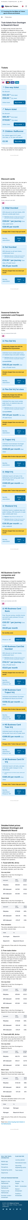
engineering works (12, 1)
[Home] (2, 17)
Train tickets (18, 1170)
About (4, 1204)
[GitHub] (20, 1209)
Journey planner (20, 1160)
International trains (20, 1162)
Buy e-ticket (18, 102)
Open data (9, 1204)
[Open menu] (26, 6)
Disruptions (4, 1167)
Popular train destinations (9, 1177)
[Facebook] (6, 1209)
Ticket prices (8, 17)
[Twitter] (3, 1209)
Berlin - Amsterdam (21, 1186)
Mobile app (4, 1161)
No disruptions (4, 1)
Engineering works (6, 1170)
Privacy (15, 1204)
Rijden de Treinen (14, 1203)
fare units (14, 945)
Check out (19, 239)
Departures (4, 1164)
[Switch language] (22, 6)
